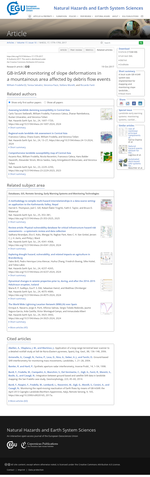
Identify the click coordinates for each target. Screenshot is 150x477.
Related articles (104, 50)
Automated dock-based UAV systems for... (134, 162)
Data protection (36, 470)
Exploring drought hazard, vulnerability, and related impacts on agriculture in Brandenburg (49, 256)
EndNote (124, 64)
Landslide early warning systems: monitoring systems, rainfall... (130, 116)
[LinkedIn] (140, 103)
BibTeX (123, 60)
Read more (125, 93)
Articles (10, 42)
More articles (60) (19, 400)
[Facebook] (134, 103)
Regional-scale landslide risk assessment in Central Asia (37, 133)
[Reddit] (128, 103)
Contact (10, 470)
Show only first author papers (26, 102)
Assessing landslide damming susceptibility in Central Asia (39, 110)
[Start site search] (141, 43)
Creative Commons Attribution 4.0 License (99, 464)
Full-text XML (126, 56)
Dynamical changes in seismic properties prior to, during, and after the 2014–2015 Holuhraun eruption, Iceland (51, 283)
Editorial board (102, 16)
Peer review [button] (85, 16)
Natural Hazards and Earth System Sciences (98, 8)
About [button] (115, 16)
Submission (61, 16)
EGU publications (130, 16)
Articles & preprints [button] (43, 16)
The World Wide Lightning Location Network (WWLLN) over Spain (42, 304)
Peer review (76, 50)
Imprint (21, 470)
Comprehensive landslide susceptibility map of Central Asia (39, 152)
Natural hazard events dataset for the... (135, 149)
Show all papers (55, 102)
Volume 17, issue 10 (26, 42)
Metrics (89, 50)
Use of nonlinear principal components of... (134, 133)
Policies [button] (73, 16)
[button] (102, 42)
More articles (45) (19, 327)
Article (63, 50)
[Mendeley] (121, 103)
